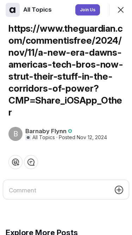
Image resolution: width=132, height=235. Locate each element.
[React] (15, 162)
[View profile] (13, 10)
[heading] (38, 9)
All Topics (43, 137)
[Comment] (31, 162)
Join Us (87, 9)
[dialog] (66, 117)
